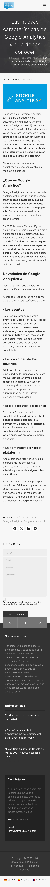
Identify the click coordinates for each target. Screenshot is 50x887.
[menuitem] (9, 880)
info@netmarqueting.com (22, 830)
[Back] (25, 622)
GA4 (33, 517)
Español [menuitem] (25, 879)
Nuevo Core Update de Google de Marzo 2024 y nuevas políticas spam (24, 753)
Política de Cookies (29, 867)
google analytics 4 (34, 521)
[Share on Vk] (35, 528)
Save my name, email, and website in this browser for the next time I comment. (22, 603)
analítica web (21, 517)
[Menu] (44, 5)
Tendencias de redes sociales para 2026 (22, 717)
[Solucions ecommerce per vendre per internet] (9, 6)
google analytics (12, 521)
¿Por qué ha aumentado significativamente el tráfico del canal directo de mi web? (23, 734)
